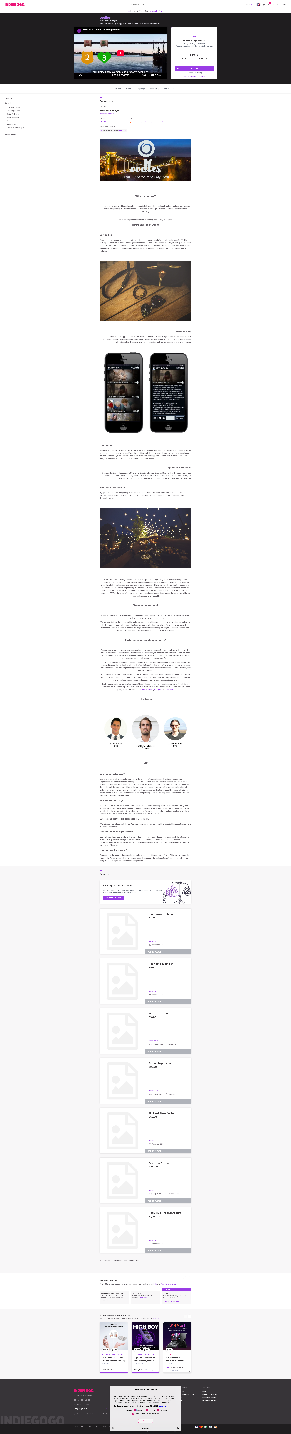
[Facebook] (75, 1400)
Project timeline (10, 134)
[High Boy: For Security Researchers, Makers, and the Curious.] (145, 1336)
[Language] (258, 4)
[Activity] (269, 4)
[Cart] (263, 4)
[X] (78, 1400)
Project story (9, 98)
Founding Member (13, 111)
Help (155, 1284)
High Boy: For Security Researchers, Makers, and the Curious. (145, 1360)
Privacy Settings (108, 1427)
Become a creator (209, 1397)
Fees (204, 1391)
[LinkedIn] (89, 1400)
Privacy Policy (79, 1427)
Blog (180, 1397)
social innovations (160, 122)
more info (103, 114)
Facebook (142, 689)
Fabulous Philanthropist (15, 128)
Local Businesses (107, 122)
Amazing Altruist (13, 124)
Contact (182, 1391)
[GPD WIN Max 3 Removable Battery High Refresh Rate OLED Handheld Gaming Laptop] (177, 1336)
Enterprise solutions (209, 1400)
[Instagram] (86, 1400)
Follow (194, 68)
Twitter (150, 689)
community (135, 122)
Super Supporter (13, 117)
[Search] (131, 4)
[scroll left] (185, 1278)
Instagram (158, 689)
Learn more (116, 1300)
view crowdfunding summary (194, 76)
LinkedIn (169, 689)
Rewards (8, 103)
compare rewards (113, 898)
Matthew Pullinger (109, 21)
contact (111, 114)
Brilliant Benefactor (14, 121)
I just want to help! (13, 107)
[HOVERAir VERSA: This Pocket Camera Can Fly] (114, 1336)
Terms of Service (93, 1427)
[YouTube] (82, 1400)
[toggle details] (127, 1372)
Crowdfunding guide (168, 1284)
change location (156, 11)
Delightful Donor (13, 114)
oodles (105, 17)
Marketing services (209, 1394)
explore (156, 1318)
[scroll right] (189, 1316)
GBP (248, 4)
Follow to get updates (171, 1301)
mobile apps (146, 122)
